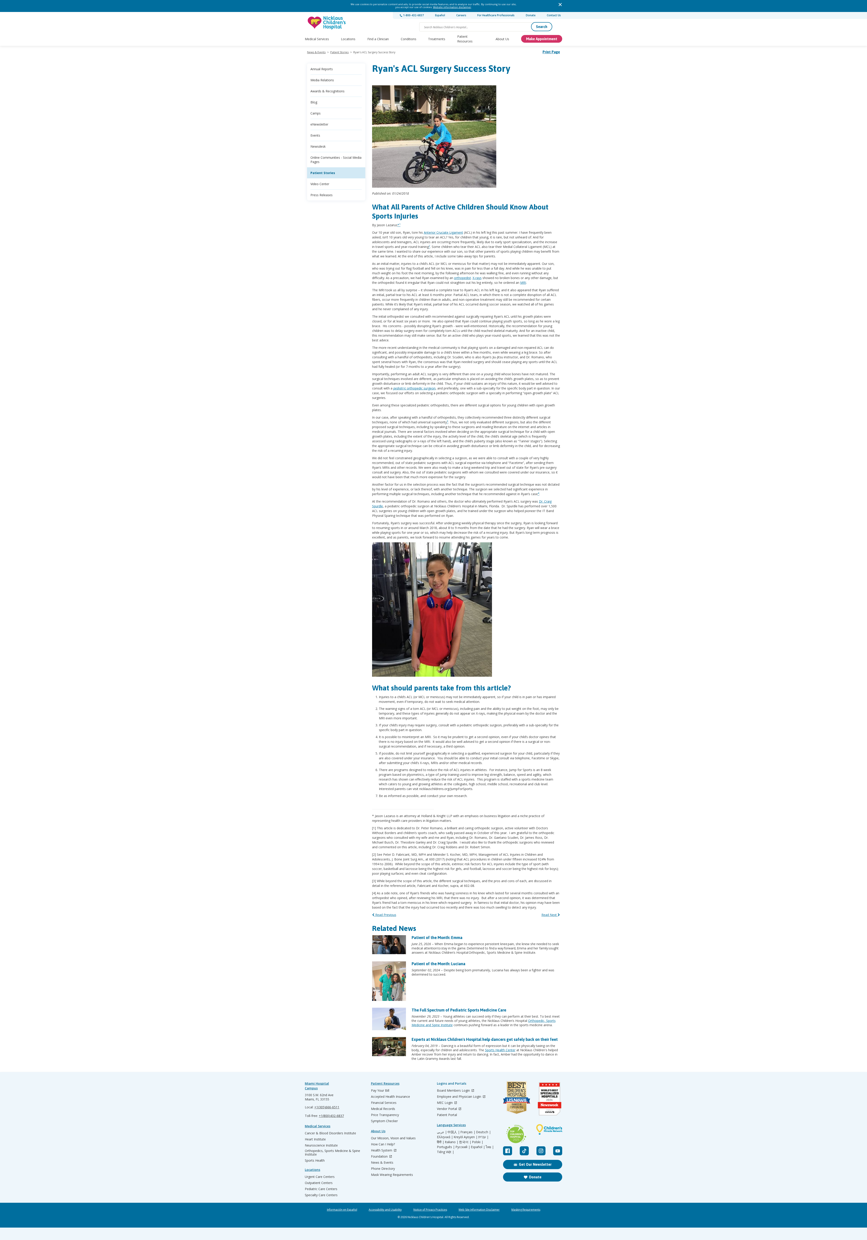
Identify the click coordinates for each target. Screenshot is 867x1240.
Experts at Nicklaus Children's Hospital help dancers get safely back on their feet (485, 1039)
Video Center (319, 184)
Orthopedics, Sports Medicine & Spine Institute (332, 1152)
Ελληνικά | (445, 1137)
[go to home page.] (327, 23)
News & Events (316, 52)
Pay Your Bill (380, 1090)
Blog (313, 102)
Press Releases (321, 195)
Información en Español (342, 1210)
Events (315, 135)
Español (440, 15)
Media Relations (322, 80)
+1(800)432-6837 (331, 1116)
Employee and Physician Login (459, 1097)
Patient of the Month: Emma (437, 937)
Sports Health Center (500, 1050)
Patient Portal (447, 1115)
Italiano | (451, 1142)
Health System (382, 1150)
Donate (531, 15)
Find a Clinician (378, 39)
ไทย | (490, 1147)
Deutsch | (483, 1132)
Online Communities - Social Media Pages (335, 159)
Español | (478, 1147)
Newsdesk (318, 146)
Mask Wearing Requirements (392, 1175)
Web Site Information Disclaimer (479, 1210)
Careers (461, 15)
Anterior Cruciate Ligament (443, 232)
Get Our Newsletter (535, 1164)
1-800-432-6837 (413, 15)
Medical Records (383, 1109)
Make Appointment (541, 39)
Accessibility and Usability (385, 1210)
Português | (446, 1147)
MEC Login (445, 1103)
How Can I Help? (383, 1144)
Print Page (551, 52)
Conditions (408, 39)
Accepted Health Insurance (390, 1096)
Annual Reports (321, 69)
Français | (467, 1132)
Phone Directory (383, 1168)
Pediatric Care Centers (321, 1189)
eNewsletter (319, 124)
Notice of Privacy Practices (430, 1210)
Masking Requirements (525, 1210)
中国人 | (453, 1132)
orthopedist (462, 278)
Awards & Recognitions (327, 91)
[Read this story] (389, 944)
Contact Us (554, 15)
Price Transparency (385, 1115)
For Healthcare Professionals (496, 15)
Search (541, 27)
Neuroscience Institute (321, 1145)
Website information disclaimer (452, 7)
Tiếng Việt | (445, 1152)
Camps (315, 113)
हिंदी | (440, 1142)
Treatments (436, 39)
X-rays (477, 278)
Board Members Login (454, 1091)
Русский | (462, 1147)
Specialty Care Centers (321, 1195)
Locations (348, 39)
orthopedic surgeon (414, 388)
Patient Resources (465, 38)
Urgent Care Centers (320, 1177)
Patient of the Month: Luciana (438, 963)
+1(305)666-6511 (326, 1107)
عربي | (442, 1132)
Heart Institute (315, 1139)
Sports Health (315, 1160)
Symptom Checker (384, 1121)
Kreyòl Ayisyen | (466, 1137)
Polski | (477, 1142)
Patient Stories (339, 52)
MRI (523, 282)
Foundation (380, 1156)
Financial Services (383, 1103)
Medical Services (317, 39)
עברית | (483, 1137)
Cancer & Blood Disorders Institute (330, 1133)
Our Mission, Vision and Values (393, 1138)
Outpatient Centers (319, 1183)
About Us (502, 39)
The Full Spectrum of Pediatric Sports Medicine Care (459, 1010)
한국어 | (465, 1142)
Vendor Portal (447, 1109)
